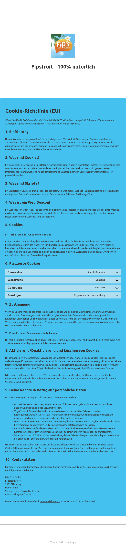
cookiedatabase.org (50, 501)
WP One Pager (67, 542)
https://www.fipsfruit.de (35, 139)
